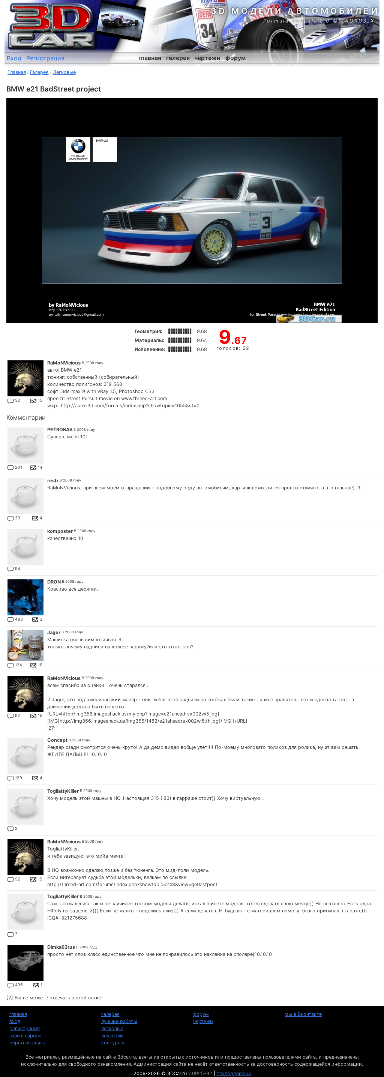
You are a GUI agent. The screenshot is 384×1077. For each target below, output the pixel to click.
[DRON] (26, 597)
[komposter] (26, 547)
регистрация (24, 1028)
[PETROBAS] (26, 446)
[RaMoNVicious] (26, 378)
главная (149, 58)
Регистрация (45, 58)
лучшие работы (119, 1021)
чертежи (207, 58)
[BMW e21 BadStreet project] (192, 210)
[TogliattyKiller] (26, 807)
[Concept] (26, 756)
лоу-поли (112, 1035)
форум (235, 58)
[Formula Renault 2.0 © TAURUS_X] (121, 20)
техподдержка (234, 1073)
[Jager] (26, 645)
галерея (178, 58)
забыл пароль (25, 1035)
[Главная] (51, 26)
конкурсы (112, 1043)
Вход (14, 58)
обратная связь (27, 1043)
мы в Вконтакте (303, 1014)
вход (15, 1021)
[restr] (26, 496)
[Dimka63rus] (26, 963)
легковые (112, 1028)
